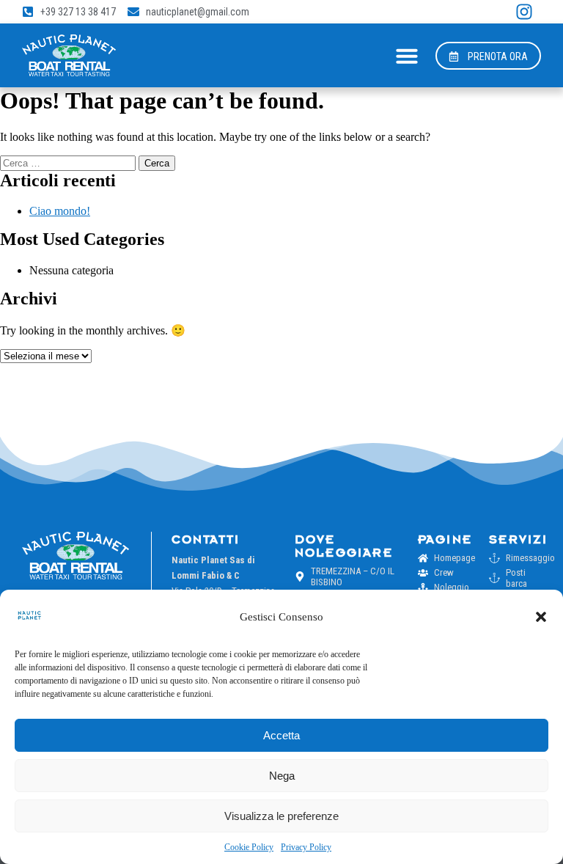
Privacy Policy (306, 847)
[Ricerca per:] (69, 162)
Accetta (281, 735)
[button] (541, 616)
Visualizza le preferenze (281, 816)
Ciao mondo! (59, 211)
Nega (282, 775)
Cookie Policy (248, 847)
